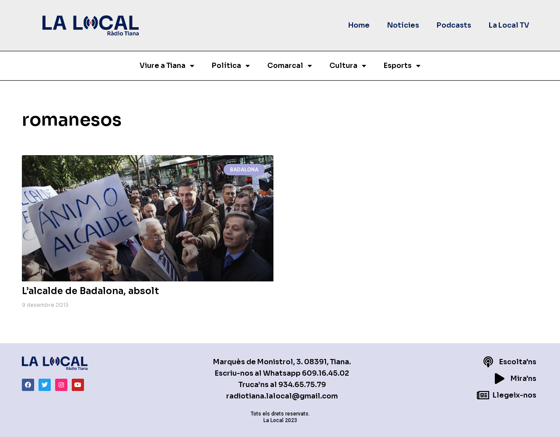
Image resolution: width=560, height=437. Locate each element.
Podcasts (454, 25)
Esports (398, 65)
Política (226, 65)
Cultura (343, 65)
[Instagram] (61, 385)
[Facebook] (28, 385)
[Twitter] (44, 385)
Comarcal (285, 65)
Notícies (403, 25)
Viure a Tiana (163, 65)
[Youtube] (78, 385)
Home (359, 25)
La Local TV (509, 25)
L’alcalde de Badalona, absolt (90, 291)
